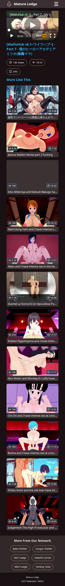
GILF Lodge (20, 557)
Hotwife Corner (42, 557)
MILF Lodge (20, 566)
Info (15, 71)
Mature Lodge (25, 4)
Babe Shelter (20, 548)
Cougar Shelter (44, 548)
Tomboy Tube (43, 566)
